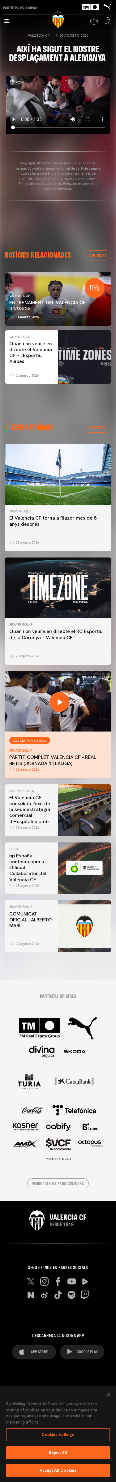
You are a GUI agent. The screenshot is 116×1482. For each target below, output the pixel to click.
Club (13, 849)
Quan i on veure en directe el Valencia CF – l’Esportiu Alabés (30, 352)
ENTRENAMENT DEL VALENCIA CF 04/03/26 (47, 305)
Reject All (58, 1452)
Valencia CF (39, 35)
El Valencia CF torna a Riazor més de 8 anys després (53, 521)
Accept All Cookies (58, 1470)
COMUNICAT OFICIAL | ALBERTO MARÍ (30, 920)
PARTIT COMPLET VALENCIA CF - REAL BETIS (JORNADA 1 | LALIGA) (52, 760)
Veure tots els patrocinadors (58, 1183)
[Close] (108, 1395)
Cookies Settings (57, 1434)
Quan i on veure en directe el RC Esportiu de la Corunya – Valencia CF (56, 634)
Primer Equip (20, 511)
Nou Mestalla (21, 791)
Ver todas (97, 255)
